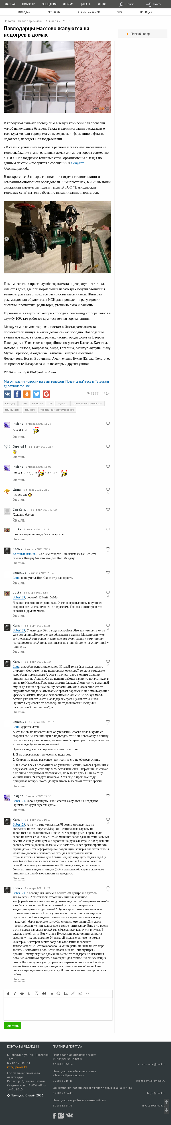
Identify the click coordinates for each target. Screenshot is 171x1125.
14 (107, 393)
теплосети (30, 409)
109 (50, 403)
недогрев (62, 403)
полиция (146, 12)
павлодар (10, 403)
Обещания (49, 4)
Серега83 (19, 446)
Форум (68, 4)
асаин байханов (89, 12)
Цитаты (85, 4)
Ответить (18, 437)
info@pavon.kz (17, 1067)
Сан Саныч (20, 510)
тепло (23, 403)
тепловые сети (12, 409)
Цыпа (17, 490)
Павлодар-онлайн (30, 21)
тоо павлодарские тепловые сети (57, 409)
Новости (28, 4)
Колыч (17, 549)
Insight (18, 423)
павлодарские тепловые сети (87, 403)
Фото (102, 4)
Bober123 (19, 573)
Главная (10, 4)
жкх (119, 12)
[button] (7, 993)
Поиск (129, 4)
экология (54, 12)
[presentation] (8, 994)
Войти (157, 4)
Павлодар (23, 12)
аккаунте (77, 162)
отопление (37, 403)
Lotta (17, 529)
